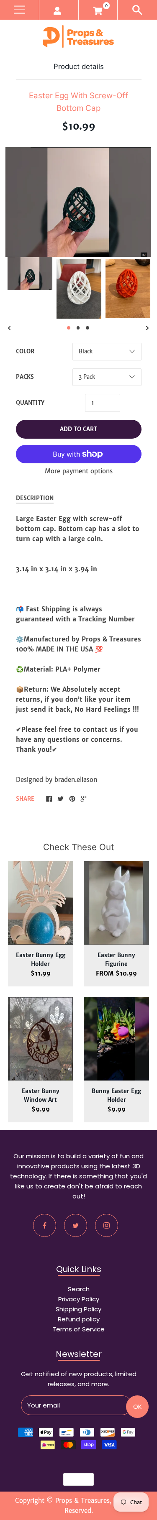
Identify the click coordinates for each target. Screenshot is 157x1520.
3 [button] (87, 328)
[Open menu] (19, 10)
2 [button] (78, 328)
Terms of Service (78, 1329)
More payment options (79, 471)
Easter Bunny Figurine (116, 960)
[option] (30, 273)
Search (79, 1289)
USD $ (74, 1479)
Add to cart (78, 429)
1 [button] (68, 328)
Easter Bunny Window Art (40, 1096)
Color (25, 351)
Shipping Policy (78, 1309)
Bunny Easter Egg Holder (116, 1096)
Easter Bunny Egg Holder (40, 960)
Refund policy (79, 1319)
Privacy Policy (78, 1299)
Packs (25, 377)
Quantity (30, 402)
